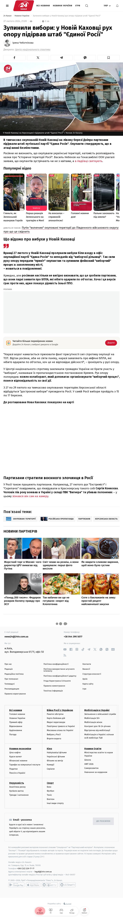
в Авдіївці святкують (88, 161)
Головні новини (17, 714)
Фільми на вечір (55, 760)
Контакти (86, 664)
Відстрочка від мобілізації (97, 730)
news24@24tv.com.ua (16, 636)
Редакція (8, 669)
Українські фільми (56, 756)
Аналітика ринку (17, 787)
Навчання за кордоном (95, 772)
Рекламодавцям (11, 689)
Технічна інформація (53, 691)
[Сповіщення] (117, 6)
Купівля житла (16, 791)
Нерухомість (16, 783)
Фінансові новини (18, 760)
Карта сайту (87, 684)
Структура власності (91, 674)
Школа (87, 760)
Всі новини (43, 5)
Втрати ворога (54, 738)
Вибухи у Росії (54, 734)
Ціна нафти (15, 752)
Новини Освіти (92, 748)
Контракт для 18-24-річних (97, 726)
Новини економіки (20, 748)
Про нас (8, 664)
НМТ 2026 (88, 764)
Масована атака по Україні (60, 730)
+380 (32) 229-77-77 (25, 868)
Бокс (49, 787)
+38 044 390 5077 (73, 636)
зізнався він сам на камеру (30, 496)
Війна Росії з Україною (60, 710)
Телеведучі (9, 684)
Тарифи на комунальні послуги (24, 764)
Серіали (51, 769)
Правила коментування (54, 686)
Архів (84, 679)
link (65, 649)
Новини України (62, 5)
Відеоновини (15, 726)
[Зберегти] (108, 57)
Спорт (50, 783)
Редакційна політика (14, 674)
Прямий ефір (15, 722)
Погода (12, 734)
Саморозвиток (91, 768)
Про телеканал (11, 679)
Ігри (77, 5)
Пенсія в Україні (17, 773)
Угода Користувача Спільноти (57, 681)
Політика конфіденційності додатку (60, 676)
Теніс (49, 795)
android (16, 884)
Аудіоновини (15, 730)
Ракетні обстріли (55, 714)
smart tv (50, 884)
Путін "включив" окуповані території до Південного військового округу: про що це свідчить (61, 229)
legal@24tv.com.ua (43, 871)
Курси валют (15, 756)
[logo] (23, 6)
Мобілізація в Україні (97, 710)
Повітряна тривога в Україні (61, 726)
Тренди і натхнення (18, 795)
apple (33, 884)
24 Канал (7, 16)
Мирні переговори (56, 722)
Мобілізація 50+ (92, 718)
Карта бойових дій (56, 718)
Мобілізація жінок (93, 722)
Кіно (49, 748)
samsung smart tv (67, 884)
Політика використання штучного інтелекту (59, 670)
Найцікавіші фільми (57, 752)
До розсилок (103, 821)
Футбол (50, 791)
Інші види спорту (55, 803)
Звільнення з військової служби (100, 714)
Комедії (50, 764)
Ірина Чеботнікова (22, 43)
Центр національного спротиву (32, 49)
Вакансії (86, 669)
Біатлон (50, 799)
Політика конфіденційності (56, 664)
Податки (13, 769)
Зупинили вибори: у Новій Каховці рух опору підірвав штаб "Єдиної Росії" (66, 16)
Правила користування (15, 694)
